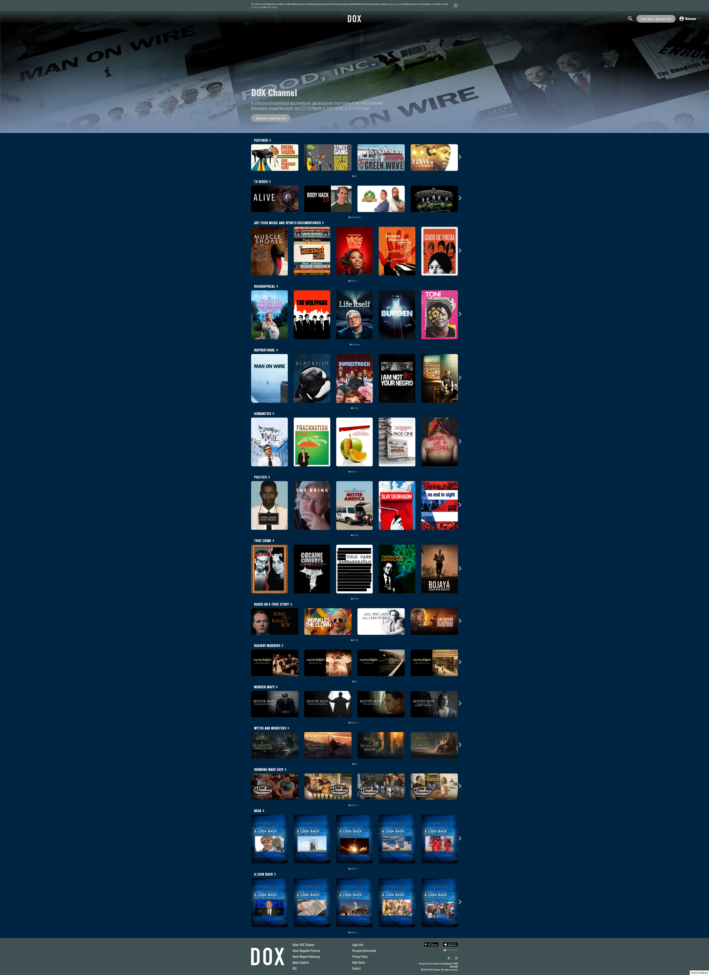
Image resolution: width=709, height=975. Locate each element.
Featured (261, 140)
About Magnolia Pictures (306, 950)
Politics (260, 477)
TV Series (261, 181)
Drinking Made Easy (268, 769)
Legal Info (357, 944)
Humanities (262, 413)
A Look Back (263, 874)
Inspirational (264, 350)
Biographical (264, 286)
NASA (257, 810)
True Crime (262, 540)
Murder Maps (264, 686)
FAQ (294, 968)
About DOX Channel (303, 944)
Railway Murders (267, 645)
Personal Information (364, 950)
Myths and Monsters (270, 728)
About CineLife (300, 962)
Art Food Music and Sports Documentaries (287, 222)
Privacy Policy (360, 956)
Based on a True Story (271, 604)
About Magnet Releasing (306, 956)
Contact (356, 968)
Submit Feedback (699, 973)
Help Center (358, 962)
